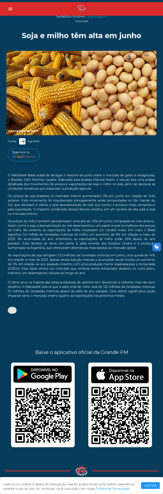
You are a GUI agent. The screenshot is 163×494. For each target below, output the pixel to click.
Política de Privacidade (112, 489)
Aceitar (151, 485)
